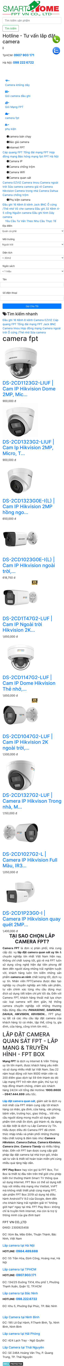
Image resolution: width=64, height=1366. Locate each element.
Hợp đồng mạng (31, 328)
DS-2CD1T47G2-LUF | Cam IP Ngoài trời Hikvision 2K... (27, 624)
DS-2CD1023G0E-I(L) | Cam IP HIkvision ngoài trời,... (29, 565)
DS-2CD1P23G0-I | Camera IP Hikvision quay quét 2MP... (32, 918)
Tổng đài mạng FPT (35, 152)
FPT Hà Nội (51, 156)
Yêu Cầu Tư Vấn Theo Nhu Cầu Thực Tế (30, 221)
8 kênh (28, 204)
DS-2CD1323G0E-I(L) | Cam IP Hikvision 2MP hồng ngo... (29, 506)
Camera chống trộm (22, 166)
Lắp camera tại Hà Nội (18, 1245)
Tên (5, 279)
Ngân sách (9, 265)
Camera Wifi (17, 172)
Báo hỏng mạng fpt (30, 156)
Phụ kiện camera (19, 199)
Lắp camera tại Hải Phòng (21, 1333)
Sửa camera (15, 186)
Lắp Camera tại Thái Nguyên (23, 1347)
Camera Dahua (48, 190)
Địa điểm (7, 225)
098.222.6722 (26, 1299)
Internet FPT (17, 147)
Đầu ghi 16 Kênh (13, 204)
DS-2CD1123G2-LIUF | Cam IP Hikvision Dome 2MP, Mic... (29, 388)
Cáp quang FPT (13, 152)
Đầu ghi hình (40, 212)
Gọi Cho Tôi (32, 306)
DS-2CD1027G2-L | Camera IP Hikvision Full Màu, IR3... (30, 860)
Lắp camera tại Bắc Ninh (20, 1293)
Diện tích (7, 252)
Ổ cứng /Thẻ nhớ (19, 332)
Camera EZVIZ (12, 182)
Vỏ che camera (24, 208)
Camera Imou (30, 182)
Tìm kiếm (11, 28)
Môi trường (9, 239)
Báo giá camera (19, 142)
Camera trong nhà (26, 190)
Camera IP (15, 161)
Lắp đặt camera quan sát (19, 1101)
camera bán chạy (20, 136)
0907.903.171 (26, 1275)
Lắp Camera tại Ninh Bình (21, 1317)
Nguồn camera (21, 212)
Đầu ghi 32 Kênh (45, 208)
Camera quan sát (20, 177)
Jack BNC (40, 204)
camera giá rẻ (33, 186)
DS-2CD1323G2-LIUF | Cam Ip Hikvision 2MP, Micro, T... (28, 447)
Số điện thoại (10, 292)
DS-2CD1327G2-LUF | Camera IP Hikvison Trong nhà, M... (32, 801)
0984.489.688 (27, 1251)
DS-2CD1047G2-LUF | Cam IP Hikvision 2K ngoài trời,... (28, 742)
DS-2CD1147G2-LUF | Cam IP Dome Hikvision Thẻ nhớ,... (29, 683)
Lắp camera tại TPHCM (19, 1269)
